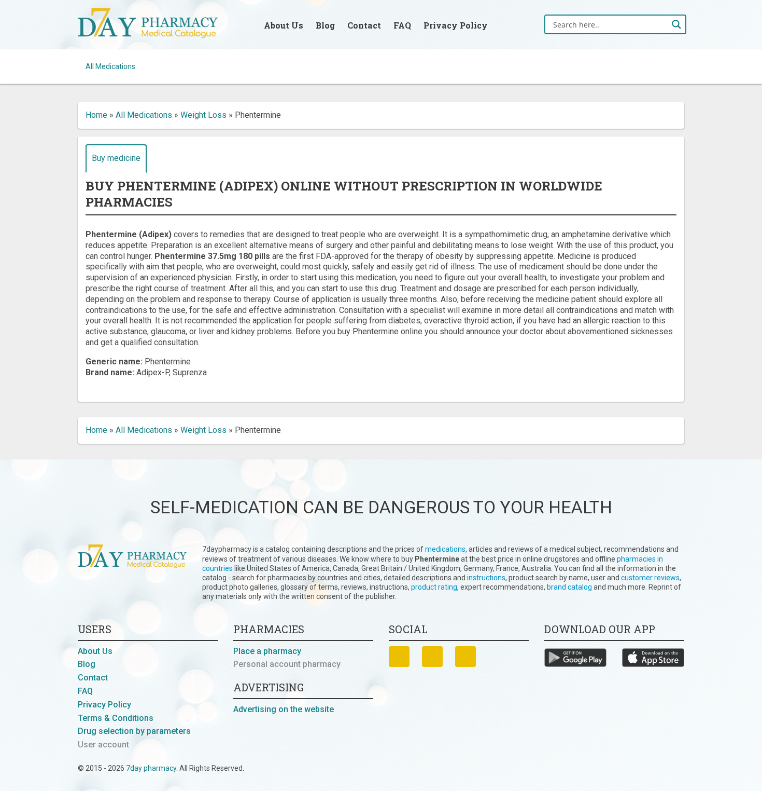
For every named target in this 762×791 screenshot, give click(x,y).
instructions (486, 578)
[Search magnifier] (676, 24)
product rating (434, 587)
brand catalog (569, 587)
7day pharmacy (151, 768)
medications (445, 549)
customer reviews (650, 578)
